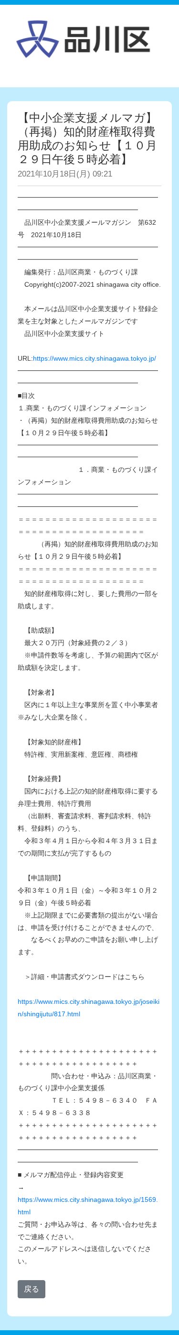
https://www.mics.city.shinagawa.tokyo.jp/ (94, 358)
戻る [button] (31, 1289)
